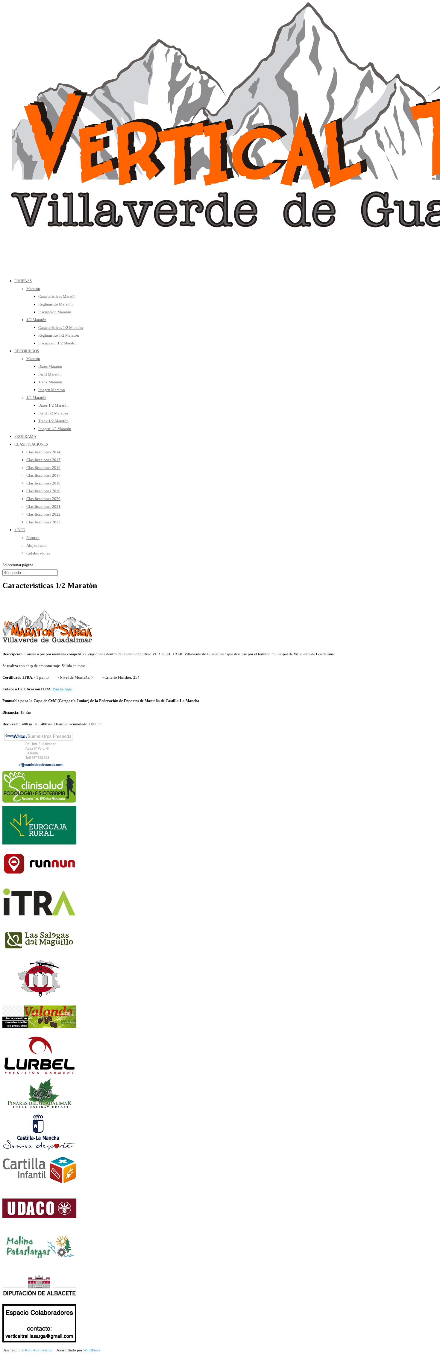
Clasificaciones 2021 (43, 506)
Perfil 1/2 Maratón (53, 413)
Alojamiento (36, 545)
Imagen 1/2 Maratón (54, 428)
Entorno (33, 537)
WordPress (91, 1350)
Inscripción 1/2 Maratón (58, 343)
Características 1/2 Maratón (60, 327)
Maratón (33, 288)
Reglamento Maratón (55, 304)
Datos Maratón (50, 366)
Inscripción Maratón (54, 312)
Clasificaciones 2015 (43, 460)
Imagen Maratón (51, 390)
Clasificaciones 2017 (43, 475)
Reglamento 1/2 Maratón (58, 335)
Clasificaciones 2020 (43, 498)
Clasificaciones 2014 (43, 452)
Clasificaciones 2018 (43, 483)
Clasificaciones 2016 (43, 467)
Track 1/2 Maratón (53, 421)
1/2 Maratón (36, 320)
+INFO (19, 530)
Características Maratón (57, 296)
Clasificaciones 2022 (43, 514)
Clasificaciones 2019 (43, 491)
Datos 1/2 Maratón (53, 405)
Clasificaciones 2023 (43, 522)
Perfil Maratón (50, 374)
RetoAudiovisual (39, 1350)
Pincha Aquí (62, 689)
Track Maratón (50, 382)
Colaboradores (38, 553)
